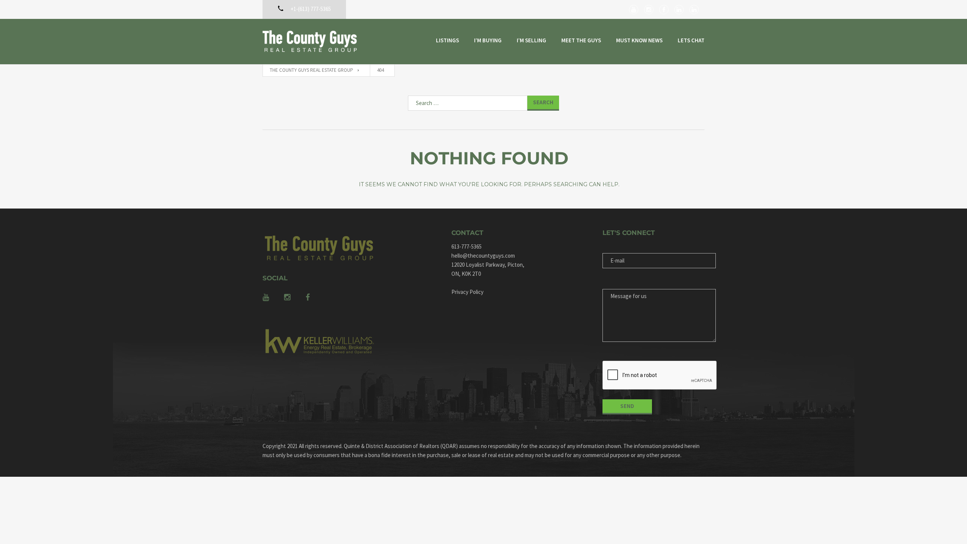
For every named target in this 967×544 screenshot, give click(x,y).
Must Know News (639, 40)
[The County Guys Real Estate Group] (310, 41)
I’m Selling (531, 40)
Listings (447, 40)
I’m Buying (488, 40)
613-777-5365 (466, 246)
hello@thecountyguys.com (483, 255)
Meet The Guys (581, 40)
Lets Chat (691, 40)
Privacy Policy (467, 291)
